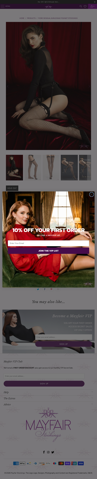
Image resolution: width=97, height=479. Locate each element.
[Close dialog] (92, 194)
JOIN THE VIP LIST (48, 250)
